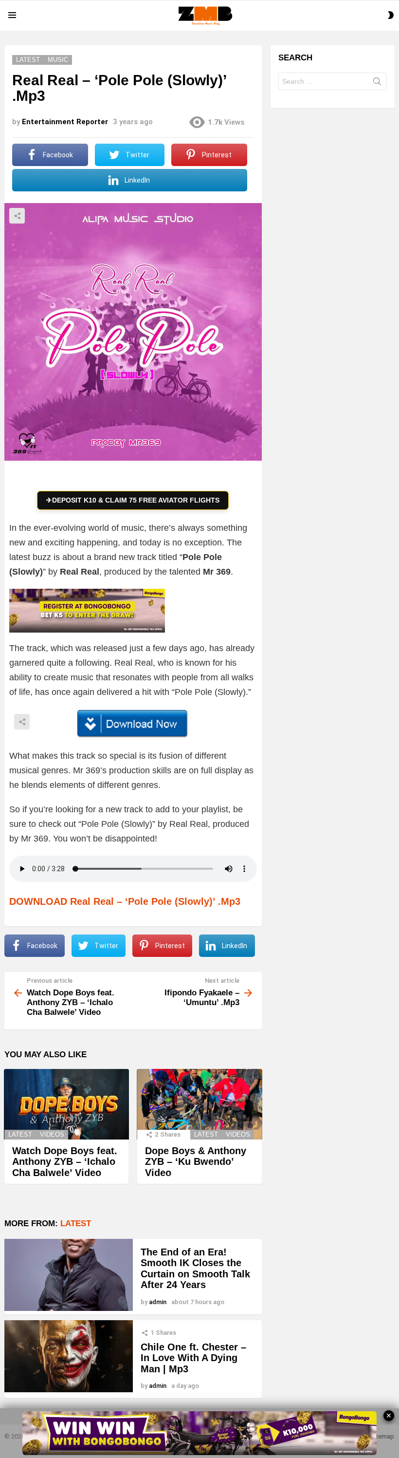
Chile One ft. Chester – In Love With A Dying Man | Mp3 (193, 1358)
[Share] (133, 723)
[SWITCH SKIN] (391, 15)
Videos (52, 1134)
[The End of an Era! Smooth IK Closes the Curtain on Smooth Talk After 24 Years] (68, 1275)
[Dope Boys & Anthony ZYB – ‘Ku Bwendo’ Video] (199, 1104)
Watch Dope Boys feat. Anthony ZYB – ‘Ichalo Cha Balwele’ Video (64, 1161)
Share (17, 216)
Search (377, 83)
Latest (20, 1134)
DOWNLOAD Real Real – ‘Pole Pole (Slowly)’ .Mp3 (124, 901)
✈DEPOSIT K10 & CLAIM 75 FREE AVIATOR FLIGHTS (132, 500)
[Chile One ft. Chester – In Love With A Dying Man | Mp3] (68, 1356)
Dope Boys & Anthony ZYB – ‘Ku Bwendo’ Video (195, 1161)
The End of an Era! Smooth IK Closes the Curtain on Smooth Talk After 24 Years (195, 1268)
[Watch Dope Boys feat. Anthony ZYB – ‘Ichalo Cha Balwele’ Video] (66, 1104)
